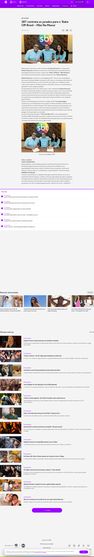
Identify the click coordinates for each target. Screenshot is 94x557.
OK (84, 552)
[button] (11, 305)
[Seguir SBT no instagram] (74, 545)
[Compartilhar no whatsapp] (63, 30)
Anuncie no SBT (46, 540)
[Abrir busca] (71, 2)
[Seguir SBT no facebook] (69, 545)
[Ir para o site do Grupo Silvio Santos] (12, 546)
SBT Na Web (25, 18)
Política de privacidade (46, 544)
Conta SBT (81, 2)
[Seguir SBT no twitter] (83, 545)
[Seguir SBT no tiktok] (79, 545)
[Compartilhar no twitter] (71, 30)
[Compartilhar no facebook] (67, 30)
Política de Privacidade (40, 552)
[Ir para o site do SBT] (23, 546)
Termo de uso (47, 547)
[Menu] (87, 2)
